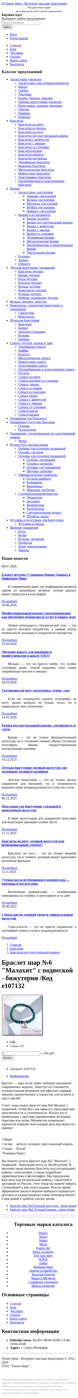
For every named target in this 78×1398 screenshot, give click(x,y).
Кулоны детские (29, 294)
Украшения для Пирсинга (28, 418)
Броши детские (29, 275)
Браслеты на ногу (30, 132)
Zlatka (43, 1263)
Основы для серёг (31, 452)
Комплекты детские (32, 290)
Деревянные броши (40, 237)
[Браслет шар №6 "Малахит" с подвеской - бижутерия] (22, 1035)
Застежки (33, 501)
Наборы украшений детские (38, 298)
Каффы (23, 350)
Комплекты (26, 316)
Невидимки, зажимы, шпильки (40, 105)
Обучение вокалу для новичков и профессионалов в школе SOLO (27, 653)
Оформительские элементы (37, 475)
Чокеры (23, 550)
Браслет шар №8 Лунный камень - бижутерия (42, 1209)
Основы (24, 426)
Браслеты (16, 120)
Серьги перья (27, 395)
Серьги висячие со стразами (38, 380)
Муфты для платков (41, 207)
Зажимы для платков (41, 196)
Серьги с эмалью (30, 403)
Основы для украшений (44, 467)
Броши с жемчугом (40, 226)
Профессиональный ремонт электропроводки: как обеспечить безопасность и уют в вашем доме (39, 615)
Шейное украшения (24, 527)
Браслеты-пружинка (32, 158)
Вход (13, 34)
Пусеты (23, 373)
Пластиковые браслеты (34, 177)
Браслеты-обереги (31, 154)
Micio (43, 1244)
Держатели (34, 497)
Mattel (43, 1240)
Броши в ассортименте (34, 215)
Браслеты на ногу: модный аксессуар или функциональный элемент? (33, 843)
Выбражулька (43, 1267)
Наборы (24, 339)
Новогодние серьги (32, 362)
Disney (43, 1233)
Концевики (35, 486)
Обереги (24, 264)
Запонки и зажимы (31, 331)
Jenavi (43, 1237)
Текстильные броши (41, 252)
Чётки (22, 441)
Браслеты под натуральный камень (43, 136)
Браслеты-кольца (30, 151)
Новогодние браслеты (34, 173)
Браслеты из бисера (32, 128)
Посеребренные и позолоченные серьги (46, 369)
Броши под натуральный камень (50, 222)
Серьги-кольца (28, 414)
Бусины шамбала (39, 478)
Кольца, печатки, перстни (28, 301)
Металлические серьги (34, 358)
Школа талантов (43, 1285)
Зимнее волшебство (43, 1270)
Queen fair (43, 1248)
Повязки (24, 113)
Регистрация (19, 38)
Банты (22, 87)
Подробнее (9, 601)
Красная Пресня (43, 1274)
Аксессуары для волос (26, 79)
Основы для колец (40, 463)
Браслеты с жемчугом (33, 139)
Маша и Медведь (43, 1278)
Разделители (27, 429)
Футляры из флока (31, 524)
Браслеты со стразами (33, 147)
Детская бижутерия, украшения (32, 267)
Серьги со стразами (32, 407)
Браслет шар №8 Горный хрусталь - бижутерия (43, 1206)
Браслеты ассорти (30, 124)
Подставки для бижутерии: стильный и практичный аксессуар (31, 808)
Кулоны (23, 335)
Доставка (16, 53)
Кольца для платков (40, 200)
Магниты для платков (42, 203)
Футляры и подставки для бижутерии (36, 520)
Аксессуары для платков (35, 192)
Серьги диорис (29, 384)
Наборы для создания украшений (42, 448)
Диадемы (24, 94)
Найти (7, 27)
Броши (15, 188)
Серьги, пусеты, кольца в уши (31, 343)
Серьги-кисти (28, 411)
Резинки (24, 117)
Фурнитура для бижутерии (29, 444)
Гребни (23, 90)
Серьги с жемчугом (32, 399)
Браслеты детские (30, 271)
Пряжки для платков (41, 211)
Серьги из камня (30, 388)
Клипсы (24, 354)
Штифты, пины (38, 516)
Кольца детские (29, 286)
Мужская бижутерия (24, 320)
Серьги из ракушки (32, 392)
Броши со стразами (40, 233)
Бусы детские (27, 279)
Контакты (17, 64)
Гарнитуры (26, 313)
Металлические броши (43, 241)
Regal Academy (43, 1252)
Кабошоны (34, 482)
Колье (22, 535)
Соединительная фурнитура (38, 493)
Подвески (25, 542)
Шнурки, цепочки (39, 471)
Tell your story (43, 1255)
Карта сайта (18, 60)
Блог (13, 49)
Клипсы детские (30, 282)
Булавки (24, 256)
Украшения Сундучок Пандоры (32, 422)
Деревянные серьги (32, 347)
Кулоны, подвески (31, 539)
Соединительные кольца (44, 512)
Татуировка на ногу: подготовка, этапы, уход (36, 690)
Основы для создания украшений (42, 456)
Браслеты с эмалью (31, 143)
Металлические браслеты (36, 169)
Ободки (23, 109)
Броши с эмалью (38, 230)
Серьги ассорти (29, 377)
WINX (43, 1259)
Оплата (15, 56)
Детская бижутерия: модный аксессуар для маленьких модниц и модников (34, 769)
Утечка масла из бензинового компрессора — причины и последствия (36, 881)
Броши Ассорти (38, 218)
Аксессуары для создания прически (43, 83)
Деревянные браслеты (34, 162)
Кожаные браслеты (31, 166)
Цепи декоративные (32, 546)
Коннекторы (35, 505)
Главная (15, 45)
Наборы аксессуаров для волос (40, 102)
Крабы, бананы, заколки (35, 98)
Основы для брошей (41, 460)
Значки (23, 260)
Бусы (22, 531)
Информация (19, 1076)
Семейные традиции (43, 1282)
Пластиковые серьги (32, 365)
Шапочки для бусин (41, 490)
